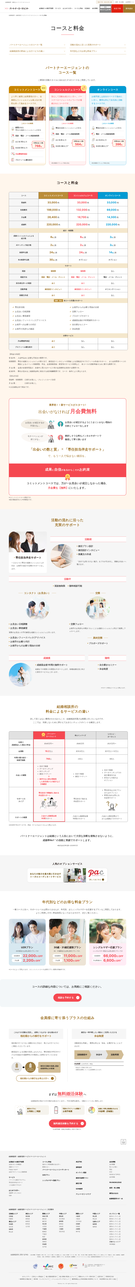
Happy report (13, 1169)
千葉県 (44, 1229)
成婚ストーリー (14, 1167)
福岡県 (95, 1224)
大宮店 (44, 1226)
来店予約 (79, 1162)
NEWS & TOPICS (114, 1174)
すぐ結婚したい (58, 1254)
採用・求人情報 (119, 2)
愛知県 (61, 1216)
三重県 (61, 1229)
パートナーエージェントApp (83, 1256)
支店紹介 (87, 8)
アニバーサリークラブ (83, 1194)
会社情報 (95, 8)
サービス (58, 8)
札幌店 (11, 1219)
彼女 (43, 1256)
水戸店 (44, 1247)
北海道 (11, 1216)
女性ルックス (104, 1254)
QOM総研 (79, 1189)
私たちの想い (113, 1167)
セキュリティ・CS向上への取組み (32, 1276)
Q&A (10, 1195)
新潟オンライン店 (114, 1219)
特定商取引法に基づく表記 (108, 1279)
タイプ (49, 1254)
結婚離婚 (73, 1256)
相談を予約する (66, 997)
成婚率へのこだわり (15, 1193)
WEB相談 (112, 1244)
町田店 (28, 1224)
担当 (114, 1254)
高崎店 (44, 1241)
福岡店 (95, 1226)
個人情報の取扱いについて (67, 1276)
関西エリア (79, 1213)
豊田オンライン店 (114, 1226)
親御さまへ (45, 1167)
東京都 (28, 1216)
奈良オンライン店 (114, 1231)
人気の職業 (32, 1254)
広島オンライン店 (114, 1234)
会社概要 (112, 1164)
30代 (42, 1254)
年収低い (39, 1256)
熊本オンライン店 (114, 1239)
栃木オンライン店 (114, 1216)
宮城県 (11, 1224)
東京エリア (29, 1213)
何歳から (110, 1254)
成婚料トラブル (60, 1256)
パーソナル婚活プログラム (17, 1180)
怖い (76, 1254)
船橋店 (44, 1231)
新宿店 (28, 1219)
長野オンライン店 (114, 1221)
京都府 (78, 1224)
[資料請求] (129, 8)
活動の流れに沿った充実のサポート (85, 45)
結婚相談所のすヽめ (116, 1198)
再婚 (86, 1254)
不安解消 (38, 1254)
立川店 (28, 1226)
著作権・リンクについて (41, 1279)
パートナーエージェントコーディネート (55, 1169)
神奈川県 (45, 1216)
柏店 (43, 1236)
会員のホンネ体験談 (15, 1164)
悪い (79, 1254)
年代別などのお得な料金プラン (83, 51)
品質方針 (100, 1276)
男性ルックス (96, 1254)
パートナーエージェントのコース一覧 (26, 45)
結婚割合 (118, 1254)
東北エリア (12, 1221)
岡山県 (95, 1216)
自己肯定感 (67, 1256)
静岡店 (61, 1224)
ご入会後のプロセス (15, 1185)
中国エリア (96, 1213)
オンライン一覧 (114, 1213)
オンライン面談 (81, 1172)
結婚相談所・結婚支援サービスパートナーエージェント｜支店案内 (31, 1209)
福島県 (11, 1229)
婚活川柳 (79, 1183)
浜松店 (61, 1226)
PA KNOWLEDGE (115, 1182)
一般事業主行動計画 (25, 1279)
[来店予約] (117, 8)
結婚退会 (53, 1256)
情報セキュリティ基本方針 (86, 1276)
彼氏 (53, 1254)
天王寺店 (78, 1221)
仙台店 (11, 1226)
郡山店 (11, 1232)
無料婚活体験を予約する (65, 1123)
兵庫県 (78, 1229)
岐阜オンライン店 (114, 1224)
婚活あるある (113, 1193)
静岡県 (61, 1221)
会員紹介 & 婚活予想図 (46, 8)
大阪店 (78, 1219)
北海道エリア (13, 1213)
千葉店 (44, 1234)
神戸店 (78, 1231)
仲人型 (82, 1254)
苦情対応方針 (110, 1276)
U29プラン (46, 1175)
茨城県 (44, 1244)
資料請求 (79, 1167)
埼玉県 (44, 1224)
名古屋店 (62, 1219)
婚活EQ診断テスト (82, 1178)
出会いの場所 (66, 1254)
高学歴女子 (48, 1256)
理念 (110, 1169)
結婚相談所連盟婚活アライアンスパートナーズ (102, 1256)
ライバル (72, 1254)
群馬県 (44, 1239)
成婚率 (122, 1254)
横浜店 (44, 1219)
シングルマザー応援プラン (51, 1180)
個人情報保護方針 (51, 1276)
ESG (110, 1172)
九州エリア (96, 1221)
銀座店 (28, 1221)
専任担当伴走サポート (16, 1182)
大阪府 (78, 1216)
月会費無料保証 (21, 154)
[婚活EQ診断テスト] (105, 8)
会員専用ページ (130, 2)
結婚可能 (90, 1254)
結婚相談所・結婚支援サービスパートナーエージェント (23, 15)
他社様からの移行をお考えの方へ (34, 1078)
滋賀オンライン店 (114, 1229)
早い (46, 1254)
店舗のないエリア (114, 1241)
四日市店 (62, 1231)
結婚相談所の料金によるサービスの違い (27, 51)
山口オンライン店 (114, 1236)
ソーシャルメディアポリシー (60, 1279)
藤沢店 (44, 1221)
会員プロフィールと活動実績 (18, 1172)
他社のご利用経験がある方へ (51, 1164)
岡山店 (95, 1219)
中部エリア (63, 1213)
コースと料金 (78, 8)
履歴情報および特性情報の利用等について (85, 1279)
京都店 (78, 1226)
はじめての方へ (67, 8)
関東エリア (46, 1213)
